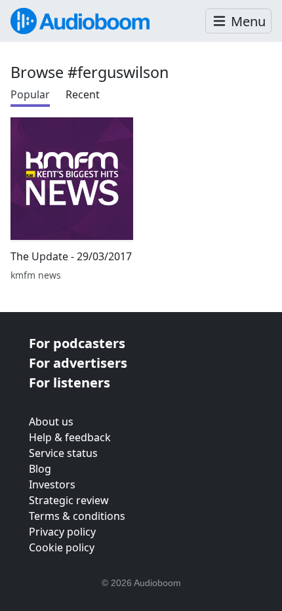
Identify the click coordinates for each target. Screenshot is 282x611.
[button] (238, 21)
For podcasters (77, 343)
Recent (83, 94)
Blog (40, 469)
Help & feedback (70, 437)
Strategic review (69, 500)
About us (51, 421)
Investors (52, 484)
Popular (30, 94)
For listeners (69, 382)
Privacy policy (62, 531)
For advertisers (78, 363)
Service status (63, 453)
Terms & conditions (77, 516)
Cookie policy (61, 547)
